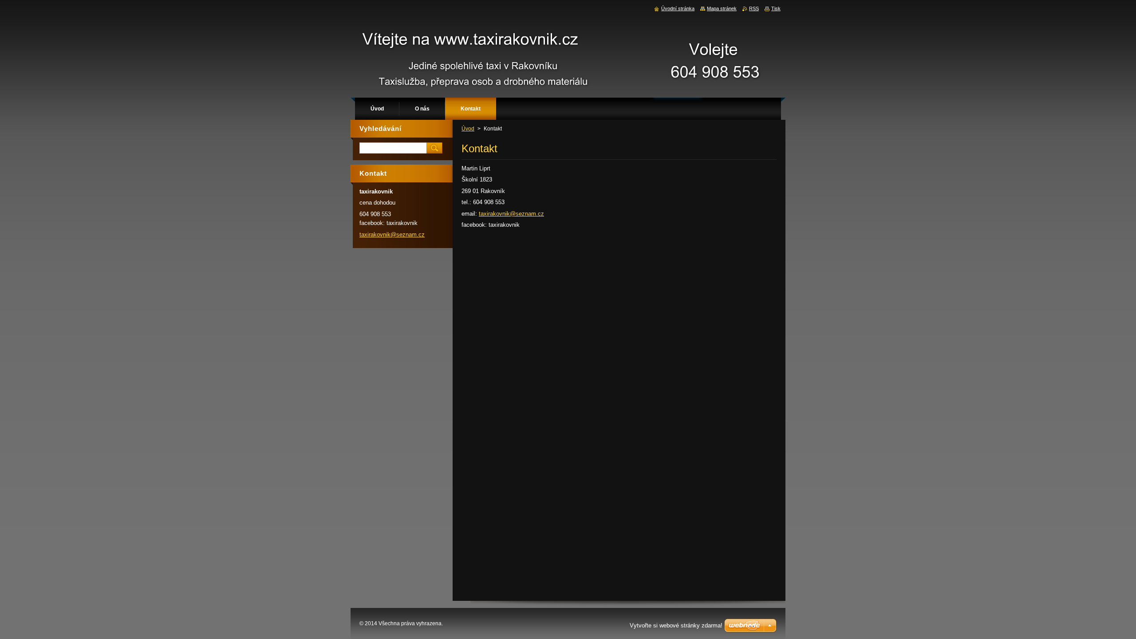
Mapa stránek (722, 8)
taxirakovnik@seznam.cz (511, 213)
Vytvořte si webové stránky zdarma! (676, 625)
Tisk (776, 8)
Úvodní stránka (677, 8)
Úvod (468, 128)
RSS (754, 8)
